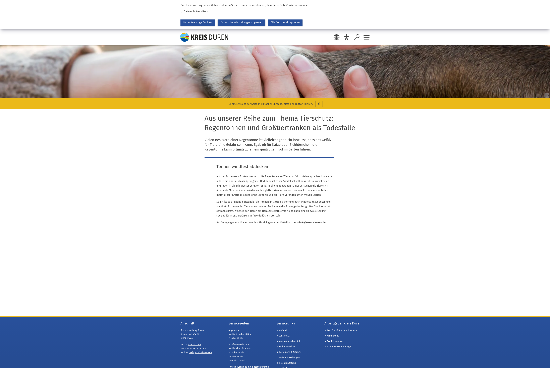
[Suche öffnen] (356, 37)
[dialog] (275, 14)
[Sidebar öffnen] (366, 37)
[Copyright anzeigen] (546, 94)
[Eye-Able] (346, 37)
